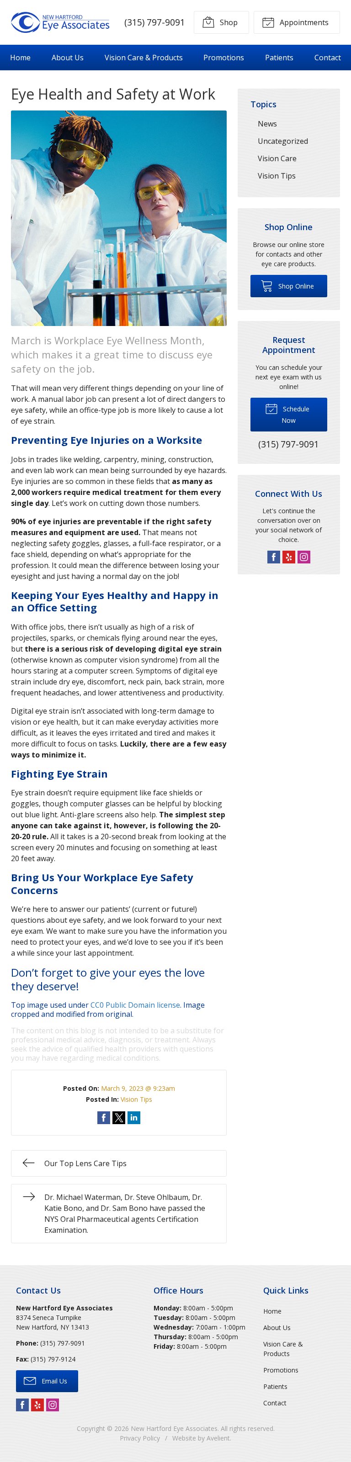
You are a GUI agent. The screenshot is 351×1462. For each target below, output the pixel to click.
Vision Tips (136, 1099)
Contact (327, 58)
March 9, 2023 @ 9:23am (138, 1088)
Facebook (273, 557)
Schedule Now (295, 415)
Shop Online (295, 286)
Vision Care (277, 158)
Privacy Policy (140, 1438)
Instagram (304, 557)
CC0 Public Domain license (135, 1005)
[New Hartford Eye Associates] (60, 22)
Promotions (223, 58)
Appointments (303, 22)
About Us (68, 58)
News (267, 124)
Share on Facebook (103, 1117)
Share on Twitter (118, 1117)
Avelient (218, 1438)
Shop (228, 22)
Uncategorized (283, 141)
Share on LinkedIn (134, 1117)
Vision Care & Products (144, 58)
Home (20, 58)
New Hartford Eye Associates (174, 1428)
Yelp (288, 557)
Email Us (53, 1381)
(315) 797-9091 (154, 22)
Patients (279, 58)
